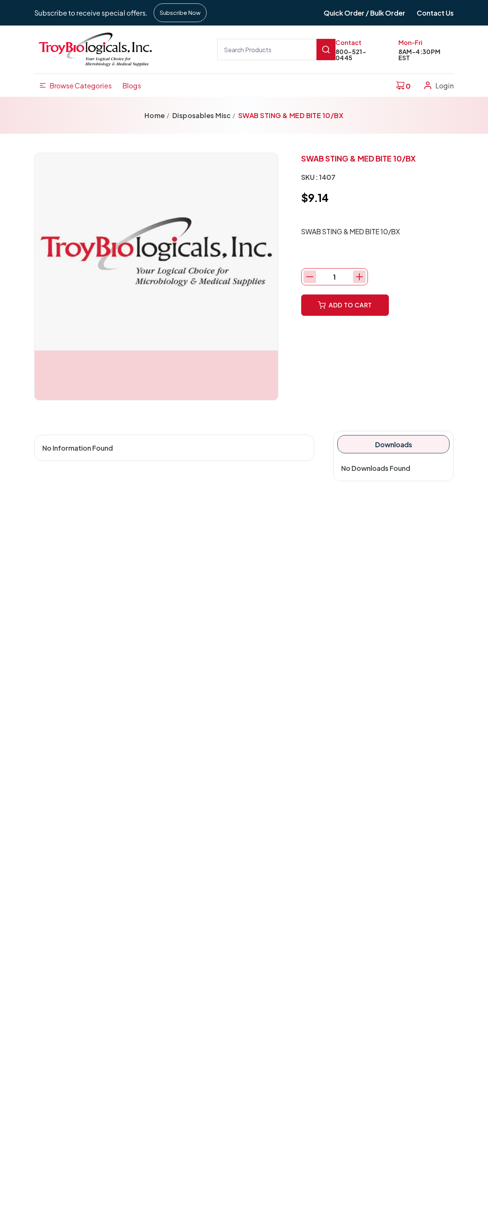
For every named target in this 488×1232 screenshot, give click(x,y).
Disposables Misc (201, 115)
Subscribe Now (180, 12)
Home (154, 115)
